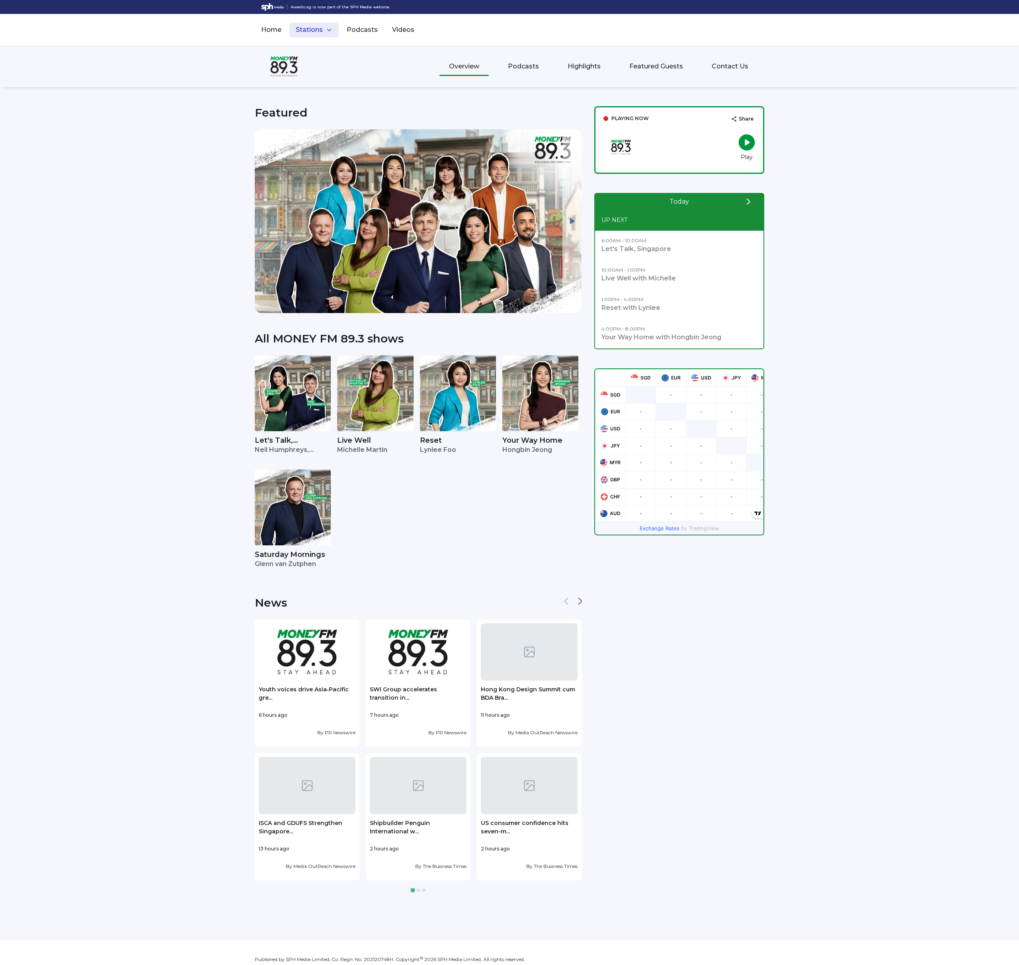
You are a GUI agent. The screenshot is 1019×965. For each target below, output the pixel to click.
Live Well (354, 440)
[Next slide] (572, 221)
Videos (403, 29)
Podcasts (362, 29)
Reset (431, 440)
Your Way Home (532, 440)
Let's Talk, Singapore (274, 441)
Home (271, 29)
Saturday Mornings (290, 554)
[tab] (412, 890)
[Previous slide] (264, 221)
